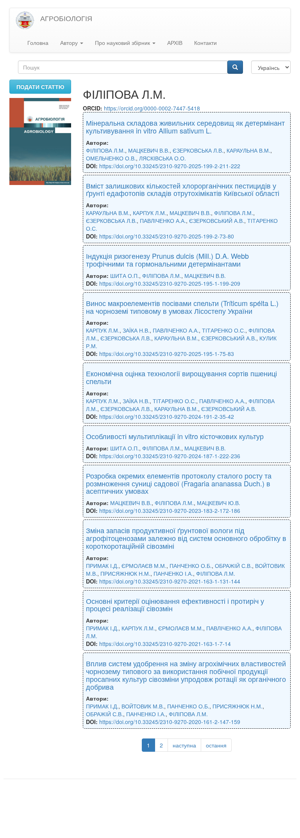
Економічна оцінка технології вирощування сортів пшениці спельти (181, 377)
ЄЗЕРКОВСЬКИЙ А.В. (216, 220)
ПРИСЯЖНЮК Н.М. (125, 573)
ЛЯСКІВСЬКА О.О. (162, 158)
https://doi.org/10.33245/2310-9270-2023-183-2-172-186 (169, 510)
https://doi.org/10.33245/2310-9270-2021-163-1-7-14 (165, 644)
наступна (184, 745)
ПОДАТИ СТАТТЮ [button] (40, 87)
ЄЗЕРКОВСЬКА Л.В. (198, 150)
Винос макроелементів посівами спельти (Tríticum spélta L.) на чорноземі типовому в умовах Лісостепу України (182, 307)
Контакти (205, 42)
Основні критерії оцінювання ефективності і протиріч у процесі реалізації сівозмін (175, 605)
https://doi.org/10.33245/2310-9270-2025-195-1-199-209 (169, 283)
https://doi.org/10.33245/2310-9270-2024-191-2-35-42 (166, 416)
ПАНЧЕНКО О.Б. (191, 565)
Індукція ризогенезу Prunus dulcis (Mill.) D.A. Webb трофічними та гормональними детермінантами (167, 260)
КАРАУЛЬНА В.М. (248, 150)
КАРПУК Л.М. (149, 213)
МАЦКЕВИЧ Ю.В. (218, 503)
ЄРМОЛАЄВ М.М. (143, 565)
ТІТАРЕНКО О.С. (223, 330)
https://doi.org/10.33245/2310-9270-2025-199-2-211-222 (169, 166)
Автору (69, 42)
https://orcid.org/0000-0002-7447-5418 (152, 108)
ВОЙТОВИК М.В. (142, 706)
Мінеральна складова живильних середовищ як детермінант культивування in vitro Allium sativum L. (185, 126)
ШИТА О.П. (124, 275)
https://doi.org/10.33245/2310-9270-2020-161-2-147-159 (169, 722)
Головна (37, 42)
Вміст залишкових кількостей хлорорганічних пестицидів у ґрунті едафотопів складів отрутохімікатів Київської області (182, 189)
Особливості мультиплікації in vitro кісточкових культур (175, 436)
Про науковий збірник (123, 42)
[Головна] (28, 20)
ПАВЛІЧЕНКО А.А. (163, 220)
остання (216, 745)
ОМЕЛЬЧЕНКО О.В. (111, 158)
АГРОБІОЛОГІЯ (66, 18)
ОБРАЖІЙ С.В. (233, 565)
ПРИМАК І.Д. (102, 565)
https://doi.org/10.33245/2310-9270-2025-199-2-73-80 (166, 236)
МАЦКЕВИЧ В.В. (149, 150)
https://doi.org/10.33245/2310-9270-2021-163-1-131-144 (169, 581)
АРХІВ (174, 42)
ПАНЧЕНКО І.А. (173, 573)
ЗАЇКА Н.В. (136, 330)
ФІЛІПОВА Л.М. (105, 150)
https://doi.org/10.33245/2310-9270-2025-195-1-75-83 (166, 354)
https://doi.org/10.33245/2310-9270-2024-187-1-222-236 (169, 456)
